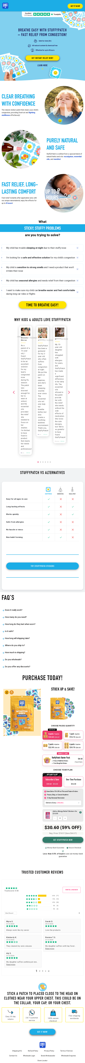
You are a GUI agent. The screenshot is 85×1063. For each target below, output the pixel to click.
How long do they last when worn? (20, 624)
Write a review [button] (71, 890)
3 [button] (42, 971)
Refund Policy (33, 1051)
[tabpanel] (42, 381)
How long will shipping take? (17, 638)
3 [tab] (43, 463)
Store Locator (42, 1060)
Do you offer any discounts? (17, 666)
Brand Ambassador (48, 1056)
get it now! (75, 6)
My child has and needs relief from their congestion (40, 280)
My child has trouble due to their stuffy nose (36, 248)
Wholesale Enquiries (68, 1056)
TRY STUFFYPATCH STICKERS (42, 566)
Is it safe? (9, 631)
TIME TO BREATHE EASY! (42, 305)
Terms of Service (66, 1051)
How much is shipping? (15, 652)
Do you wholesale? (13, 659)
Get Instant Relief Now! (42, 58)
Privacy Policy (49, 1051)
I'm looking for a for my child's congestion (40, 257)
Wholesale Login (29, 1056)
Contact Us (13, 1056)
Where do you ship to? (15, 645)
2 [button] (39, 971)
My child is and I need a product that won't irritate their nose (40, 269)
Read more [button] (49, 949)
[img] (23, 926)
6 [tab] (50, 463)
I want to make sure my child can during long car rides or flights (40, 292)
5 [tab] (48, 463)
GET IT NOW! (42, 1032)
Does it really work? (13, 610)
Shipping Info (17, 1051)
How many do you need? (16, 617)
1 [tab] (38, 463)
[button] (31, 896)
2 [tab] (40, 463)
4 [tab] (45, 463)
